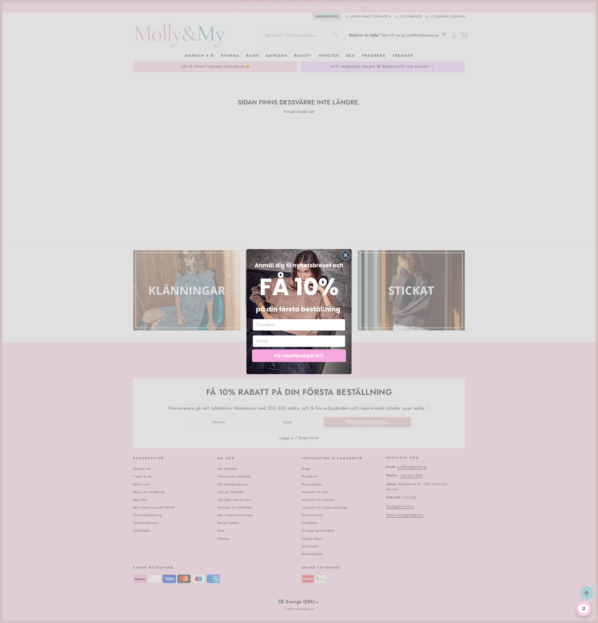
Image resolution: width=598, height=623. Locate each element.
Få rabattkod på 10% (299, 355)
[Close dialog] (346, 255)
